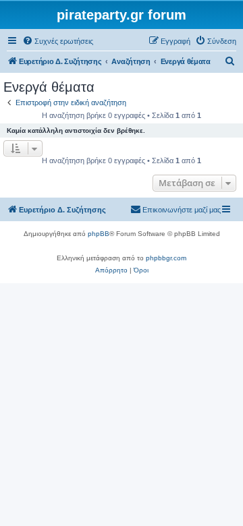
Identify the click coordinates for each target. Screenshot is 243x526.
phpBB (98, 233)
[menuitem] (57, 41)
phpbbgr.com (166, 258)
